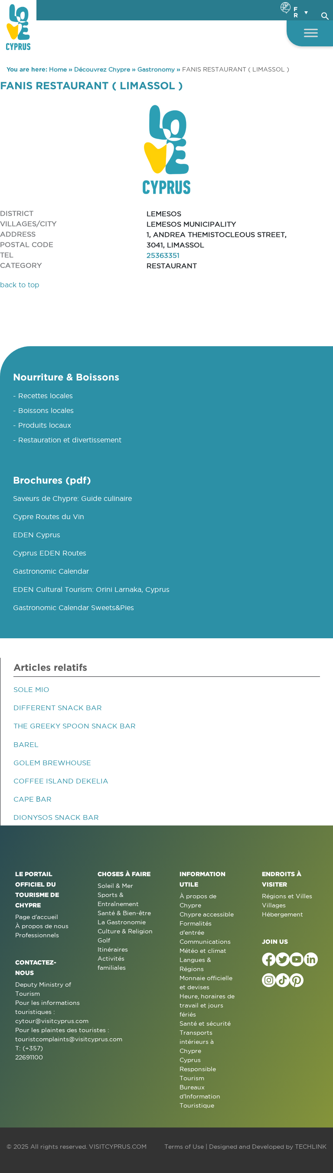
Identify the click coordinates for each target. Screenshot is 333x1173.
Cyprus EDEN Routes (49, 553)
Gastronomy (156, 69)
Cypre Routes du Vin (48, 516)
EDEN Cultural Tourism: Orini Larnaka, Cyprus (91, 589)
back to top (19, 285)
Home (58, 69)
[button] (325, 14)
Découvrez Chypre (102, 69)
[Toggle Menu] (311, 33)
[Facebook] (268, 959)
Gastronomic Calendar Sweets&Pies (73, 607)
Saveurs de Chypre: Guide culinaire (72, 498)
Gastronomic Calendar (51, 571)
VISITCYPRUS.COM (118, 1146)
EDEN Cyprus (36, 535)
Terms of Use (184, 1146)
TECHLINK (310, 1146)
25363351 (163, 255)
